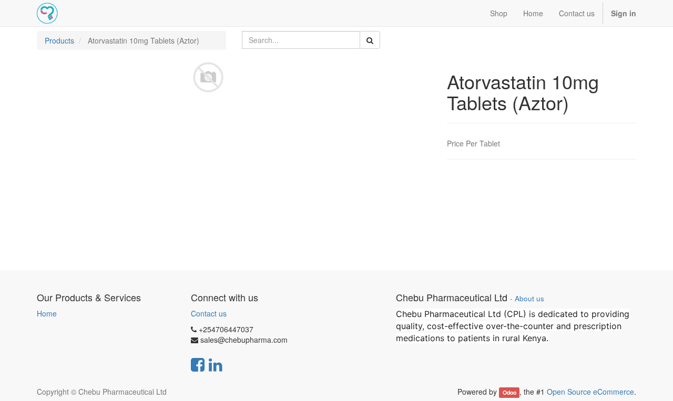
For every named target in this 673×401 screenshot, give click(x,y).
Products (59, 40)
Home (47, 313)
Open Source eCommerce (590, 391)
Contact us (209, 313)
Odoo (509, 392)
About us (529, 298)
